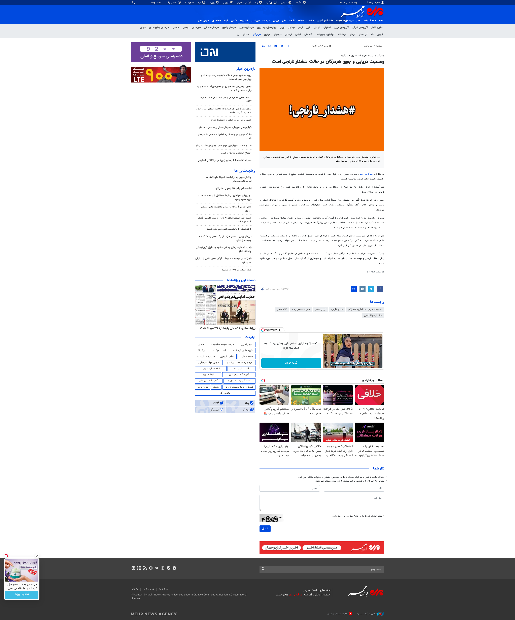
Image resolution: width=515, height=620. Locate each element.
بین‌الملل (255, 21)
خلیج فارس (337, 309)
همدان (246, 35)
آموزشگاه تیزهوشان (239, 375)
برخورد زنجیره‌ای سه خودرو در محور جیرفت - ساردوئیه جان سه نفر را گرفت (224, 88)
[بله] (168, 568)
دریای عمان (320, 309)
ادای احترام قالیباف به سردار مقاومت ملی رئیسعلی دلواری (225, 209)
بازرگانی (134, 589)
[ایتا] (133, 568)
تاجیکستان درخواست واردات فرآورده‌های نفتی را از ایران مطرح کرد (223, 260)
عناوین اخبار (377, 28)
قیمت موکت (219, 351)
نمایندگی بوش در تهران (239, 381)
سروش (284, 2)
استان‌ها (244, 21)
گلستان (308, 35)
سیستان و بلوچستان (159, 28)
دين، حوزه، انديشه (345, 21)
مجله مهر (216, 21)
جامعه (301, 21)
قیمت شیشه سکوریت (222, 344)
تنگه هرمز (282, 309)
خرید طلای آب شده (242, 351)
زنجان (185, 28)
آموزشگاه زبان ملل (208, 381)
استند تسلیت (246, 357)
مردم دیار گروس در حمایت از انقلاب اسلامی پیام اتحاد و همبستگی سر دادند (223, 111)
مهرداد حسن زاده (301, 309)
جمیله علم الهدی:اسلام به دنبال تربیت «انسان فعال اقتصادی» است (224, 220)
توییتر (226, 2)
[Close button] (37, 556)
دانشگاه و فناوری (325, 21)
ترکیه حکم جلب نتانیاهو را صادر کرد (233, 188)
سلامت (310, 21)
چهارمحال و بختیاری (266, 28)
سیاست (266, 21)
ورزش (276, 21)
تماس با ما (148, 589)
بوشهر (291, 28)
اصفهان (327, 28)
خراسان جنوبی (246, 28)
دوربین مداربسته (206, 357)
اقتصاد (291, 21)
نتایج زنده (189, 2)
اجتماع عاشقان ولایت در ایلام (236, 153)
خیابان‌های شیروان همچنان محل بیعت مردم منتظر (225, 127)
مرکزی (267, 35)
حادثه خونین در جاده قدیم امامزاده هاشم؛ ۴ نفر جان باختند (224, 136)
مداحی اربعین (227, 357)
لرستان (288, 35)
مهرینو (216, 387)
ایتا (200, 2)
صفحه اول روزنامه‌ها (241, 280)
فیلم (226, 21)
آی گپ (270, 2)
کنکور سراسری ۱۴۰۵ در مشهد (236, 270)
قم (372, 35)
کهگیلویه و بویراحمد (324, 35)
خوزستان (196, 28)
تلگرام (299, 2)
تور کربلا (202, 351)
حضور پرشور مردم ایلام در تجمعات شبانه (230, 120)
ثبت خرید (291, 362)
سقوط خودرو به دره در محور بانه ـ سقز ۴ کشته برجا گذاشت (225, 100)
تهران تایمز (202, 387)
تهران (282, 28)
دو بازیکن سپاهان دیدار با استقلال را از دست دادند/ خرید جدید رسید (224, 197)
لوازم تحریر (246, 344)
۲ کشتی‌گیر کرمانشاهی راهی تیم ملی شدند (229, 229)
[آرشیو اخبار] (139, 568)
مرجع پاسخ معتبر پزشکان (239, 363)
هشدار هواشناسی (373, 316)
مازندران (277, 35)
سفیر (201, 344)
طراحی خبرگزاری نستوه (367, 614)
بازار (284, 21)
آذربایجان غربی (341, 28)
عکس (234, 21)
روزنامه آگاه (225, 393)
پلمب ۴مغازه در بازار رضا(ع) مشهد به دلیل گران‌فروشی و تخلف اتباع (223, 249)
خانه (381, 21)
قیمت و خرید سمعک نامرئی (239, 387)
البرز (308, 28)
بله (257, 2)
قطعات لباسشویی (211, 369)
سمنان (176, 28)
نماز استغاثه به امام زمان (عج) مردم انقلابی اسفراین (224, 160)
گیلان (298, 35)
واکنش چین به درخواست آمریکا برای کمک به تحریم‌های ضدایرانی (228, 179)
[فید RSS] (144, 568)
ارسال (265, 529)
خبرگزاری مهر (366, 174)
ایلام (300, 28)
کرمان (352, 35)
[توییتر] (156, 568)
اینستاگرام (242, 2)
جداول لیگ (172, 2)
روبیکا (212, 2)
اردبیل (317, 28)
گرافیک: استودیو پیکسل (338, 614)
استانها (379, 46)
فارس (143, 28)
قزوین (380, 35)
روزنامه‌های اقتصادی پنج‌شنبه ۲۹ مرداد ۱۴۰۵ (227, 328)
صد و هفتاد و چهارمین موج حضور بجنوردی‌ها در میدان (223, 146)
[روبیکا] (150, 568)
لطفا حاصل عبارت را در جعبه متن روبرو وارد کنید (358, 516)
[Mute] (332, 364)
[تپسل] (263, 330)
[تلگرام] (174, 568)
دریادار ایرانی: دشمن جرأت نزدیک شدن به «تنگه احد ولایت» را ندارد (225, 238)
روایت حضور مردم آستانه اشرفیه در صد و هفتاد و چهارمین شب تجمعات (226, 77)
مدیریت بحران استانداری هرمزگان (365, 309)
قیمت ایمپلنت (241, 369)
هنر (358, 21)
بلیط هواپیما (208, 375)
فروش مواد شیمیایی (208, 363)
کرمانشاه (342, 35)
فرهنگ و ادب (369, 21)
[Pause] (326, 364)
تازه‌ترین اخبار (246, 69)
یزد (237, 35)
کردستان (363, 35)
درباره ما (163, 589)
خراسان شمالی (211, 28)
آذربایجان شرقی (360, 28)
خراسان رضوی (229, 28)
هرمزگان (257, 35)
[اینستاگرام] (162, 568)
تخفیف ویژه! (22, 595)
